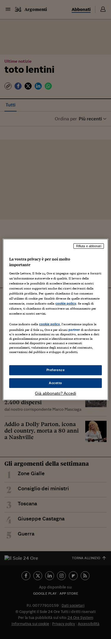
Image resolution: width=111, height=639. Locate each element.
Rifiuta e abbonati (88, 246)
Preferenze (55, 370)
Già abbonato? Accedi (55, 393)
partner (74, 329)
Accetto (55, 383)
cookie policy (65, 303)
